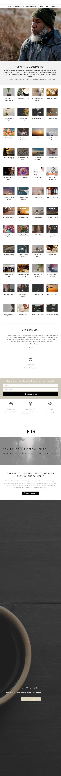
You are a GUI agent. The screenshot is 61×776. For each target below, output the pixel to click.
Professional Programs (18, 6)
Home (4, 6)
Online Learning (54, 6)
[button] (30, 390)
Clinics (41, 6)
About (9, 6)
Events (46, 6)
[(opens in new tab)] (9, 92)
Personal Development (31, 6)
